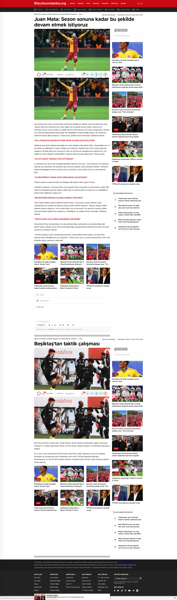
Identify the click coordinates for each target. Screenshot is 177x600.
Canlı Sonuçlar (125, 9)
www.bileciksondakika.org (126, 562)
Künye (36, 584)
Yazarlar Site (102, 581)
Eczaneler (111, 9)
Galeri (123, 3)
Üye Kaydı (37, 581)
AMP (99, 590)
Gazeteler (85, 577)
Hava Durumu (53, 9)
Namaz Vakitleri (97, 9)
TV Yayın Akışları (87, 590)
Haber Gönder (86, 584)
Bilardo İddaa (54, 587)
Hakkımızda (37, 587)
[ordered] (60, 325)
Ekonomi (96, 3)
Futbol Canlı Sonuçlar (73, 587)
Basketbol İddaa (55, 581)
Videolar (114, 3)
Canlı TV (40, 9)
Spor (88, 3)
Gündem (81, 3)
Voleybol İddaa (54, 590)
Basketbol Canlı (103, 587)
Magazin (105, 3)
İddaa (138, 9)
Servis (72, 3)
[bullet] (63, 325)
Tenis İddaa (101, 584)
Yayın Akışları (81, 9)
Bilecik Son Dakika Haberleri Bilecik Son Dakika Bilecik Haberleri (55, 14)
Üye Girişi (37, 577)
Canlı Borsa (67, 9)
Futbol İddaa (54, 577)
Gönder (41, 325)
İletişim (36, 590)
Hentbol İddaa (54, 584)
